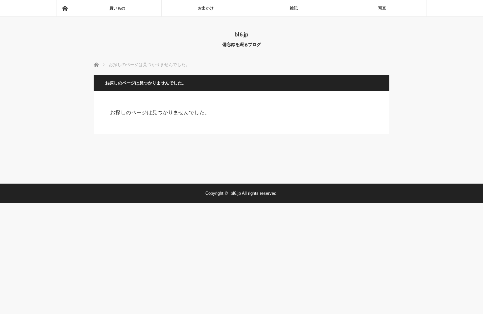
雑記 (294, 8)
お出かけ (206, 8)
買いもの (117, 8)
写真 (382, 8)
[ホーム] (65, 8)
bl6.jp (241, 34)
